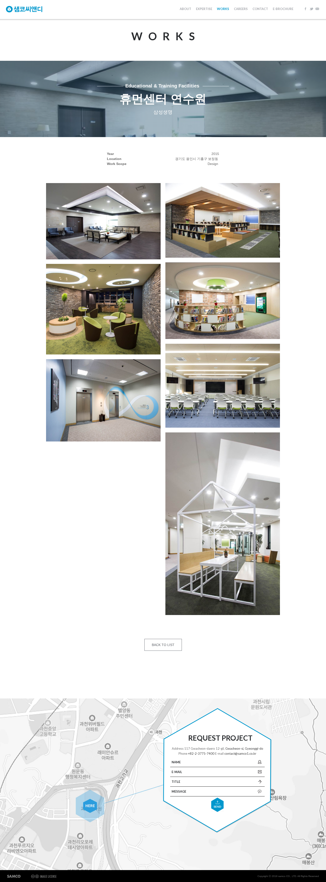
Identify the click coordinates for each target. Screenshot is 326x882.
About (185, 9)
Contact (260, 9)
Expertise (204, 9)
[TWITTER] (311, 8)
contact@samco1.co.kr (240, 753)
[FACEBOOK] (305, 8)
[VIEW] (103, 221)
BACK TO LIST (163, 645)
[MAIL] (317, 8)
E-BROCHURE (283, 9)
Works (223, 9)
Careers (241, 9)
